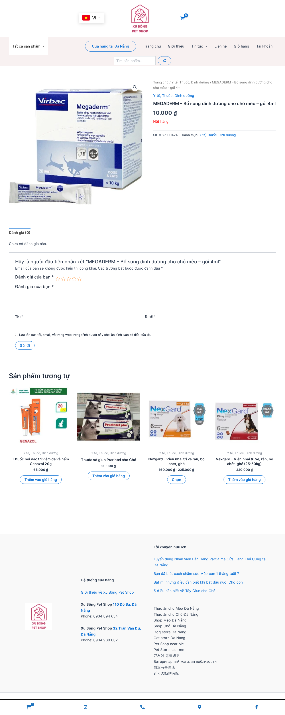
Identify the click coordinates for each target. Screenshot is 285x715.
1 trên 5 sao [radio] (58, 278)
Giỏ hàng (241, 46)
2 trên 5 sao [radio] (63, 278)
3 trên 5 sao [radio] (69, 278)
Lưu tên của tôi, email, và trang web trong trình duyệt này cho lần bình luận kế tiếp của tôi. (85, 335)
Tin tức (197, 46)
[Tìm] (164, 60)
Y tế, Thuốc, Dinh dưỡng (190, 82)
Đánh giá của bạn (34, 277)
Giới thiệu (176, 46)
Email (150, 316)
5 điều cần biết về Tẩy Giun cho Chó (185, 590)
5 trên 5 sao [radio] (79, 278)
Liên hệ (221, 46)
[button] (42, 46)
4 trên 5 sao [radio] (74, 278)
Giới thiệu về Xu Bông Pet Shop (107, 592)
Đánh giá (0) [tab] (20, 232)
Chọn (176, 479)
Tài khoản (264, 46)
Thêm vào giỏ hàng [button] (40, 479)
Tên (19, 316)
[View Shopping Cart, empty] (183, 18)
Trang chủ (152, 46)
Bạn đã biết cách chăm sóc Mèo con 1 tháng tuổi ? (196, 573)
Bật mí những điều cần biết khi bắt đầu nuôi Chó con (198, 582)
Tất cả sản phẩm (26, 46)
